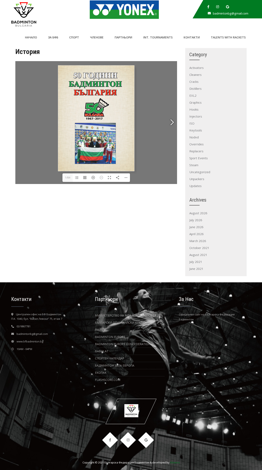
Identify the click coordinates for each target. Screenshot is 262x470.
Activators (196, 68)
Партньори (123, 37)
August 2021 (198, 255)
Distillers (195, 88)
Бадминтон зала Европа (114, 365)
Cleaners (195, 75)
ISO (191, 123)
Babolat (101, 351)
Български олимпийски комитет (122, 322)
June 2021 (196, 269)
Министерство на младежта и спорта (125, 315)
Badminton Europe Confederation (122, 344)
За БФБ (53, 37)
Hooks (194, 109)
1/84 (67, 177)
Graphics (195, 102)
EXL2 (192, 95)
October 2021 (199, 248)
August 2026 (198, 213)
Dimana (175, 462)
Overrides (196, 144)
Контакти (192, 37)
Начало (31, 37)
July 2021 (195, 262)
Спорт (74, 37)
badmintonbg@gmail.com (230, 13)
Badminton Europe (110, 337)
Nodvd (194, 137)
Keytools (195, 130)
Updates (195, 186)
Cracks (194, 82)
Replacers (196, 151)
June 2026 (196, 227)
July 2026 (195, 220)
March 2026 (197, 241)
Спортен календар (109, 358)
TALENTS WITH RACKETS (228, 37)
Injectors (195, 116)
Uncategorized (199, 172)
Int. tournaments (158, 37)
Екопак (100, 373)
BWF (98, 330)
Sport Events (198, 158)
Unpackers (196, 179)
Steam (193, 165)
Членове (97, 37)
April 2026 (196, 234)
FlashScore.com (107, 380)
